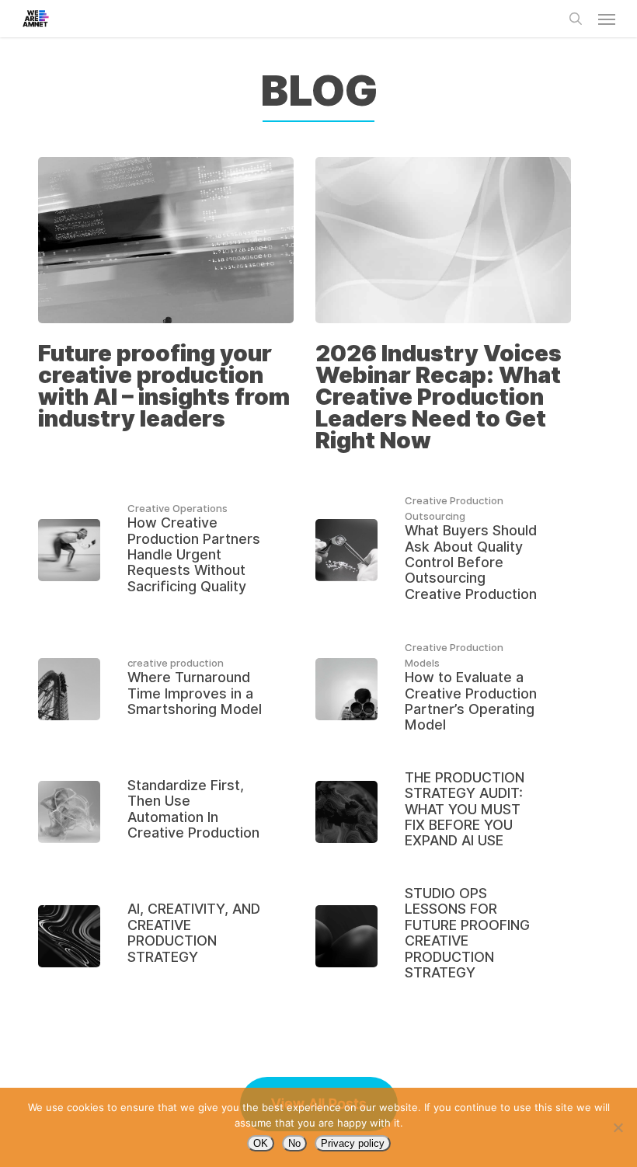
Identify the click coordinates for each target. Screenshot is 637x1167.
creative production (175, 663)
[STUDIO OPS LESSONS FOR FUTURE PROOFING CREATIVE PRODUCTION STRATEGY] (443, 936)
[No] (617, 1127)
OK (260, 1143)
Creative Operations (177, 508)
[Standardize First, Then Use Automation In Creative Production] (166, 812)
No (294, 1143)
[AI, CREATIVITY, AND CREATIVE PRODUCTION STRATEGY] (166, 935)
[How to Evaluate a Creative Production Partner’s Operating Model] (443, 689)
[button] (606, 18)
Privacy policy (353, 1143)
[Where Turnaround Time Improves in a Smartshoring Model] (166, 688)
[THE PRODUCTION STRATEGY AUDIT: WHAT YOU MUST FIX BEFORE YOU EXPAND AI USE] (443, 812)
